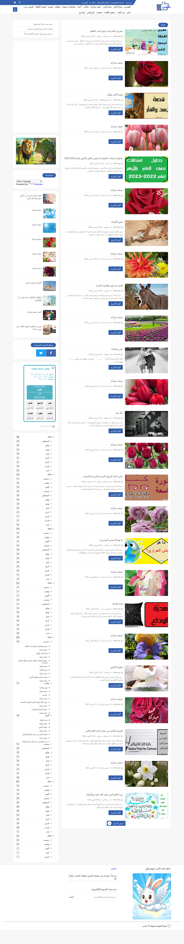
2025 (50, 474)
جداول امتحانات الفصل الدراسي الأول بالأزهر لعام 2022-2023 (93, 158)
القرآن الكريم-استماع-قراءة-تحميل (39, 29)
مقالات (86, 6)
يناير (47, 470)
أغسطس (45, 441)
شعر (129, 12)
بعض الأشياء (117, 221)
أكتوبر (47, 487)
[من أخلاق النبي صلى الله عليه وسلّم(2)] (146, 806)
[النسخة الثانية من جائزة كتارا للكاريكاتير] (146, 742)
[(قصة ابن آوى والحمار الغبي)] (146, 297)
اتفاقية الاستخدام (103, 2)
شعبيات (99, 12)
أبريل (47, 457)
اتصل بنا (92, 2)
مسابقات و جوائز (103, 36)
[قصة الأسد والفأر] (146, 106)
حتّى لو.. (119, 412)
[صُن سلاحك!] (146, 360)
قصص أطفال (40, 6)
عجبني (166, 6)
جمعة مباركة (96, 6)
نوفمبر (46, 483)
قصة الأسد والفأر (115, 94)
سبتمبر (46, 491)
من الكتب (121, 12)
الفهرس (85, 2)
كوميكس (90, 12)
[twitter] (15, 2)
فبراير (47, 466)
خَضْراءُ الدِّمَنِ (116, 667)
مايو (47, 453)
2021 (50, 781)
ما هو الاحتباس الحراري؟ (111, 540)
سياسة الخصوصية (117, 2)
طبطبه (57, 6)
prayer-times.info (46, 426)
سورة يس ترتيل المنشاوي (43, 24)
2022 (50, 637)
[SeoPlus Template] (169, 926)
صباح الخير (117, 6)
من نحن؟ (128, 2)
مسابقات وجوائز (69, 6)
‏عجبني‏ (114, 868)
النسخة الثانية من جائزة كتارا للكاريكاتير (104, 730)
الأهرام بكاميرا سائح (34, 282)
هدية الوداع (118, 603)
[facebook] (19, 2)
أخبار (79, 6)
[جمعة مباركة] (146, 74)
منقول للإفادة (109, 12)
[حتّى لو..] (146, 424)
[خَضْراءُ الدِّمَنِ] (146, 678)
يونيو (47, 449)
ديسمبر (46, 478)
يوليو (47, 445)
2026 (50, 437)
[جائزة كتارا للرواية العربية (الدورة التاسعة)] (146, 488)
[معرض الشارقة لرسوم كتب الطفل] (146, 42)
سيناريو (82, 12)
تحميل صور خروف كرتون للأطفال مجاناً (38, 34)
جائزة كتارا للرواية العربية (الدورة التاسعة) (103, 476)
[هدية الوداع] (146, 615)
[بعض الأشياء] (146, 233)
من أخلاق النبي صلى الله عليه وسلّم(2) (104, 794)
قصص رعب (28, 6)
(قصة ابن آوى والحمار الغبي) (109, 285)
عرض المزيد (118, 823)
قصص (50, 6)
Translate (38, 184)
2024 (50, 528)
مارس (47, 462)
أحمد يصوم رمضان (34, 311)
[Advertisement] (36, 86)
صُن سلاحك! (117, 349)
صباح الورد (107, 6)
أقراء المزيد (116, 49)
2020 (50, 835)
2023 (50, 583)
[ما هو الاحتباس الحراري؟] (146, 551)
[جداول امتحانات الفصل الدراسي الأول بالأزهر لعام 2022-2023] (146, 169)
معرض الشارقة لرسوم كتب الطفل (106, 31)
